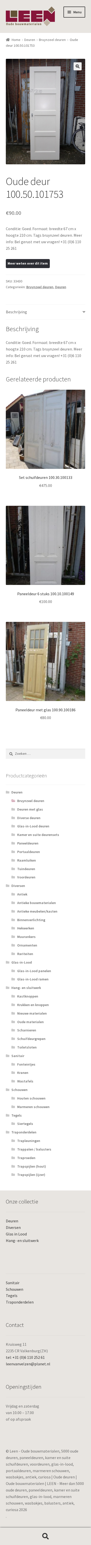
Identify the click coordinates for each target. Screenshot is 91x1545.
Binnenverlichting (31, 920)
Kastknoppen (27, 996)
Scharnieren (26, 1030)
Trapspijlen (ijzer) (31, 1174)
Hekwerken (25, 928)
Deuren (29, 39)
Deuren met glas (30, 809)
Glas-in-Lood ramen (33, 979)
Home (16, 39)
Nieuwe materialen (32, 1013)
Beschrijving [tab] (16, 311)
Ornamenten (27, 945)
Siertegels (25, 1123)
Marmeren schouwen (33, 1107)
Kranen (22, 1072)
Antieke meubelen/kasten (37, 911)
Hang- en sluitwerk (26, 987)
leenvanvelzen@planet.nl (28, 1363)
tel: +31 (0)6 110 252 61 (25, 1357)
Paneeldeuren (27, 843)
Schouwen (19, 1089)
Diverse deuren (28, 818)
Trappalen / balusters (34, 1149)
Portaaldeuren (28, 852)
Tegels (16, 1115)
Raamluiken (26, 860)
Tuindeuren (26, 869)
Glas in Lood (16, 1233)
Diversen (18, 885)
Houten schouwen (31, 1098)
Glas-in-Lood (21, 962)
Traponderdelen (23, 1132)
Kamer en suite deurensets (38, 834)
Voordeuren (26, 877)
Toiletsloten (27, 1047)
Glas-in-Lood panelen (34, 971)
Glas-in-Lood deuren (33, 826)
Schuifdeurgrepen (31, 1038)
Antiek (22, 894)
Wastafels (25, 1081)
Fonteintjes (26, 1064)
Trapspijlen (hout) (31, 1166)
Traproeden (26, 1158)
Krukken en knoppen (33, 1005)
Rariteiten (25, 954)
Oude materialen (30, 1022)
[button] (78, 66)
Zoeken (45, 1536)
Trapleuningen (28, 1140)
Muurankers (26, 936)
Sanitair (17, 1056)
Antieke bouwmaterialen (36, 903)
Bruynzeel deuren (52, 39)
